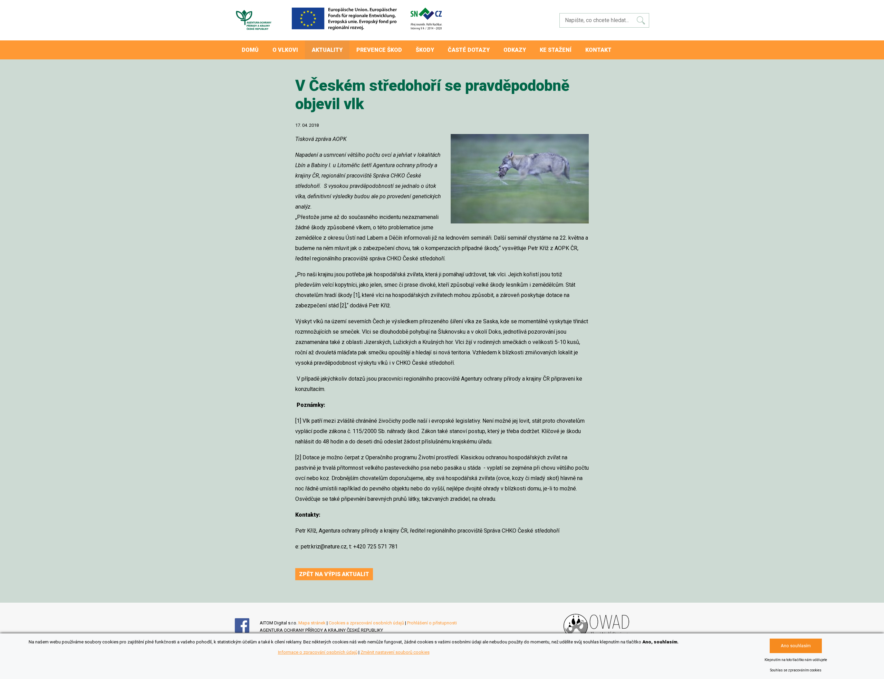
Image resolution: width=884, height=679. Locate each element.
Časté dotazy (469, 50)
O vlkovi (285, 50)
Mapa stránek (312, 622)
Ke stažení (555, 50)
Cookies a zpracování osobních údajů (366, 622)
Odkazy (514, 50)
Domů (250, 50)
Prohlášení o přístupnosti (432, 622)
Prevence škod (379, 50)
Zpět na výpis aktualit (334, 574)
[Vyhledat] (641, 20)
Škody (425, 50)
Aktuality (327, 50)
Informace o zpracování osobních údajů (317, 652)
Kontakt (598, 50)
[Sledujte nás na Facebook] (247, 631)
